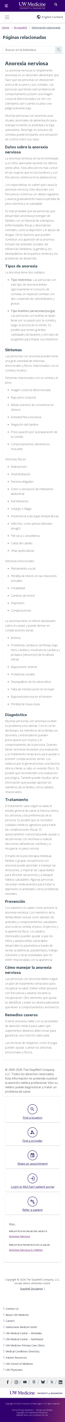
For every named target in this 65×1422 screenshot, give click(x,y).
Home (5, 27)
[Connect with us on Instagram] (16, 1382)
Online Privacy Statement (23, 1410)
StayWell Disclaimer (31, 1288)
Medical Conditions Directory (22, 1351)
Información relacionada (46, 27)
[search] (29, 50)
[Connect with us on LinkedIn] (60, 1382)
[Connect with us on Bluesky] (43, 1382)
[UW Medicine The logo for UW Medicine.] (32, 6)
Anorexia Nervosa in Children (26, 1250)
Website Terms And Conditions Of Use (32, 1415)
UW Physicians (14, 1369)
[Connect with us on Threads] (34, 1382)
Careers (10, 1321)
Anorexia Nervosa (19, 1236)
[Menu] (6, 5)
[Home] (36, 1393)
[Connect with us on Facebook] (8, 1382)
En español (20, 27)
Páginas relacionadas (24, 37)
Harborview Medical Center (21, 1327)
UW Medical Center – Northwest (24, 1339)
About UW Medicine (17, 1315)
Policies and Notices (44, 1410)
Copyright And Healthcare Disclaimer (32, 1412)
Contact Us (12, 1308)
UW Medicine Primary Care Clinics (25, 1345)
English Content (52, 17)
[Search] (55, 3)
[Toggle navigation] (7, 17)
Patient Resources (16, 1357)
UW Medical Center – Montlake (24, 1333)
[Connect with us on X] (52, 1382)
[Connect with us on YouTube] (25, 1382)
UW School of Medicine (19, 1363)
